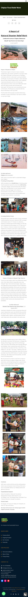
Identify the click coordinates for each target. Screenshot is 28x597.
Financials (5, 542)
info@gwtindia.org (7, 568)
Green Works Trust (16, 588)
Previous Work (6, 535)
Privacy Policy (6, 556)
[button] (25, 594)
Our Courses (6, 540)
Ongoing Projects (7, 537)
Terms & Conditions (7, 551)
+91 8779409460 (6, 565)
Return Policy (6, 554)
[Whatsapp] (3, 593)
